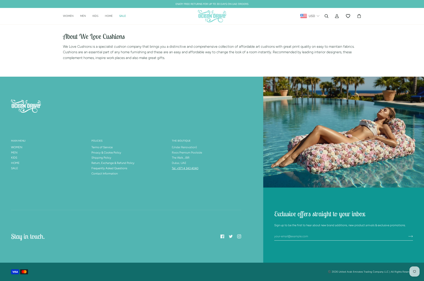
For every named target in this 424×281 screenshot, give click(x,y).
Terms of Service (102, 147)
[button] (70, 16)
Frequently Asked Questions (109, 168)
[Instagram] (239, 236)
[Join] (407, 236)
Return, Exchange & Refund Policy (112, 163)
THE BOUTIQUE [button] (181, 140)
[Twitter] (231, 236)
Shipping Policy (101, 157)
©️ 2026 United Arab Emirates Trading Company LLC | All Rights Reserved (370, 271)
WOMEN (16, 147)
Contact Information (104, 173)
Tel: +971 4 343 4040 (185, 168)
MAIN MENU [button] (18, 140)
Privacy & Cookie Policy (106, 152)
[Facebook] (222, 236)
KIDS (14, 157)
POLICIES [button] (96, 140)
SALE (14, 168)
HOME (15, 163)
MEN (14, 152)
